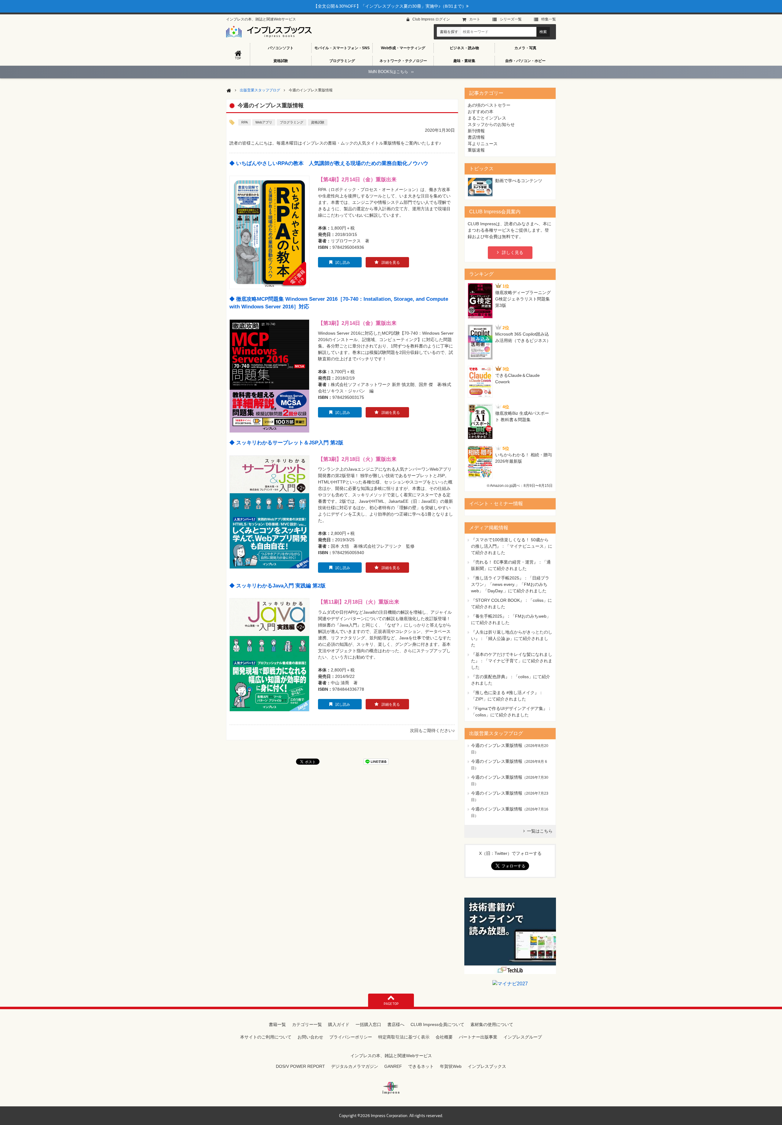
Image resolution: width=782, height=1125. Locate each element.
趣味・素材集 (464, 61)
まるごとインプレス (487, 118)
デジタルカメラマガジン (354, 1066)
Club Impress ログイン (431, 19)
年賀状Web (451, 1066)
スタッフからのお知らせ (491, 124)
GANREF (393, 1066)
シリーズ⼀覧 (511, 19)
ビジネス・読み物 (464, 48)
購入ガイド (338, 1024)
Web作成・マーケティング (403, 48)
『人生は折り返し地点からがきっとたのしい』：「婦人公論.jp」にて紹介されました (511, 638)
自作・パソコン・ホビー (525, 61)
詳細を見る (391, 262)
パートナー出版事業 (478, 1037)
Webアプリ (263, 122)
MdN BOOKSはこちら (391, 71)
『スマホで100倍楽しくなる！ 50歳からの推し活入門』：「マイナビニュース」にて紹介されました (511, 546)
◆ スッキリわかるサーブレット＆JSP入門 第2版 (286, 443)
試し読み (342, 262)
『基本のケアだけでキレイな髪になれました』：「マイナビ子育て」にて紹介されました (511, 661)
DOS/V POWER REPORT (300, 1066)
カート (474, 19)
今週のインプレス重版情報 (496, 745)
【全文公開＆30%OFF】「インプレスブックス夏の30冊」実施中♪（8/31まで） (389, 6)
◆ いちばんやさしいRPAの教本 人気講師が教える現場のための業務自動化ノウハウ (328, 163)
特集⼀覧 (548, 19)
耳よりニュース (483, 143)
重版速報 (476, 150)
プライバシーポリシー (350, 1037)
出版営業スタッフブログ (260, 90)
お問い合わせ (310, 1037)
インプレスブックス (487, 1066)
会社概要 (444, 1037)
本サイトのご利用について (265, 1037)
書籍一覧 (277, 1024)
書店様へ (395, 1024)
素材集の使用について (491, 1024)
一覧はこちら (540, 831)
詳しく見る (512, 252)
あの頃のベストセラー (489, 105)
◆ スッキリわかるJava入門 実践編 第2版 (277, 586)
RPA (244, 122)
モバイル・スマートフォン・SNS (342, 48)
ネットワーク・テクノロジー (403, 61)
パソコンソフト (281, 48)
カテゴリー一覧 (307, 1024)
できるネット (421, 1066)
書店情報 (476, 137)
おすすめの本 (480, 111)
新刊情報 (476, 130)
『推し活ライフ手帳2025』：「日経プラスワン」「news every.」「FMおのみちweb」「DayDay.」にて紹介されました (510, 584)
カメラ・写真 (525, 48)
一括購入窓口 (368, 1024)
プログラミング (342, 61)
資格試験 (280, 61)
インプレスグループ (522, 1037)
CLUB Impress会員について (437, 1024)
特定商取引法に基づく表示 (403, 1037)
